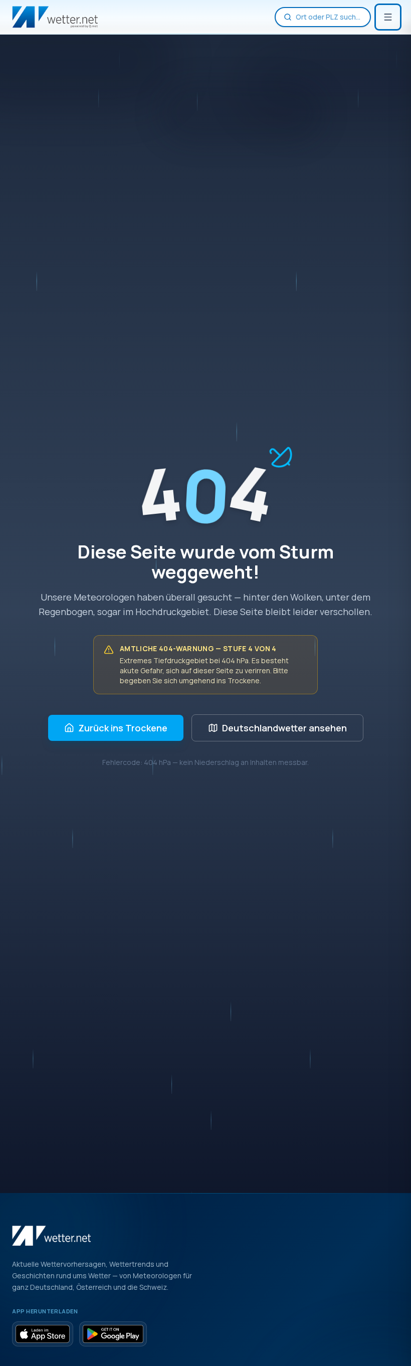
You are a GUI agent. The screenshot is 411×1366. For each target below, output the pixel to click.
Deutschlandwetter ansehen (284, 728)
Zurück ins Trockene (122, 728)
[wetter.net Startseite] (55, 17)
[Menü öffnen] (388, 17)
